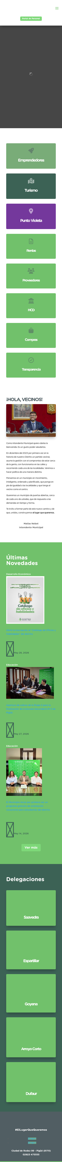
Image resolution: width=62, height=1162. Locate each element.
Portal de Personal (31, 19)
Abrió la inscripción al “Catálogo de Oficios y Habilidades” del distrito (29, 638)
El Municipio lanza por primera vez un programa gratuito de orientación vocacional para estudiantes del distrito (28, 806)
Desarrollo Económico (18, 574)
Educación (12, 665)
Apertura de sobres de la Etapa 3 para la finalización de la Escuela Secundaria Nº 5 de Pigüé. (30, 709)
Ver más (31, 847)
